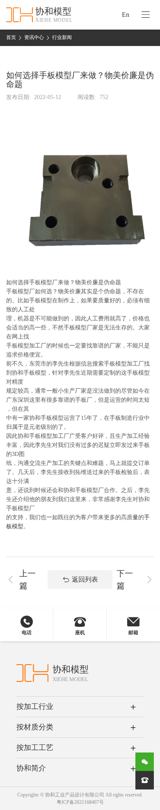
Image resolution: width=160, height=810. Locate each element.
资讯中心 (34, 37)
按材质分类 (34, 727)
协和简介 (31, 768)
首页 (11, 37)
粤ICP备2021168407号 (80, 802)
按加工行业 (34, 706)
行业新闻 (62, 37)
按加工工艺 (34, 747)
